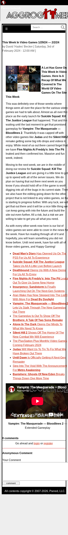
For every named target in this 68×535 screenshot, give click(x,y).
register (48, 443)
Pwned (53, 491)
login (37, 443)
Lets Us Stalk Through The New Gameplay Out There (40, 307)
